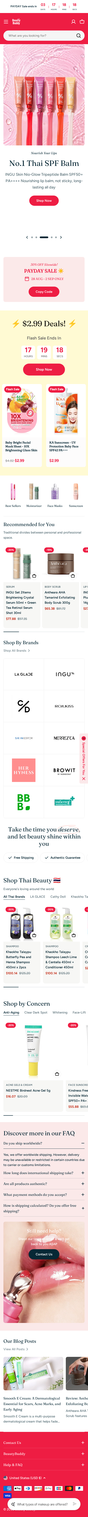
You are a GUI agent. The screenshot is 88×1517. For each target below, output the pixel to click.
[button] (32, 237)
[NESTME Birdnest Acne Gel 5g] (33, 1050)
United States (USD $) (25, 1478)
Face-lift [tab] (79, 1012)
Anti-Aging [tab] (11, 1012)
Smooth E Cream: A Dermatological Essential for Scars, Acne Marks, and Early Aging (32, 1403)
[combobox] (44, 35)
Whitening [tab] (60, 1012)
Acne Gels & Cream (19, 1084)
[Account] (73, 21)
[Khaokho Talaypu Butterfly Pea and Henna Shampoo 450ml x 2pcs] (21, 923)
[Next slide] (61, 237)
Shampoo (12, 946)
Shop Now (44, 369)
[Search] (78, 35)
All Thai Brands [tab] (14, 897)
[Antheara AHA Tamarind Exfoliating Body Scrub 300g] (60, 563)
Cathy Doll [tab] (58, 897)
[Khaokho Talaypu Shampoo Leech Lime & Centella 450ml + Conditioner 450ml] (61, 923)
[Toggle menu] (6, 21)
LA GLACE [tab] (37, 897)
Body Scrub (52, 586)
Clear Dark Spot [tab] (35, 1012)
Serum (10, 586)
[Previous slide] (27, 237)
